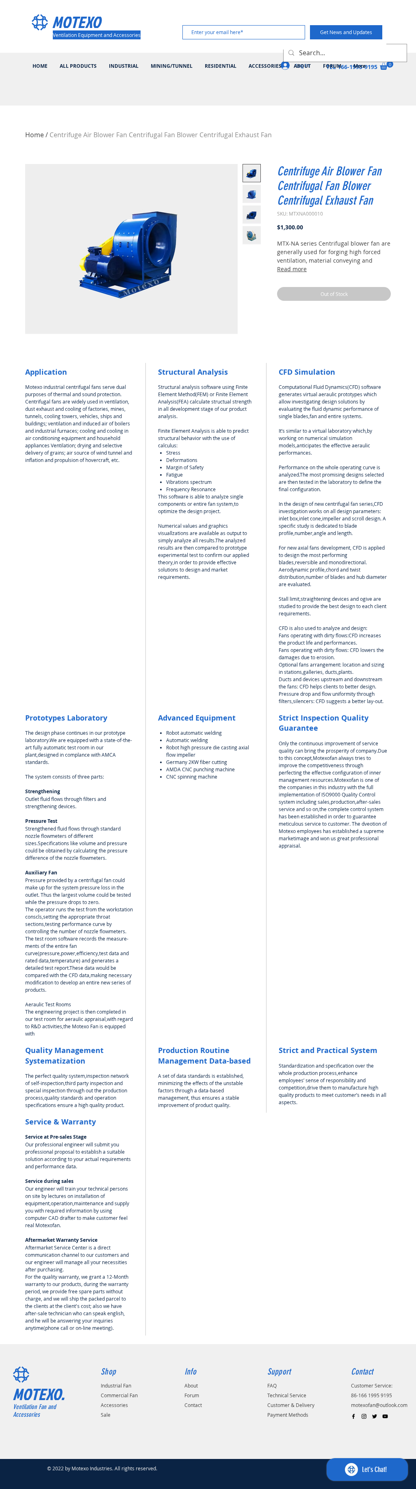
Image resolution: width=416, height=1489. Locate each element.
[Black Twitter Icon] (374, 1416)
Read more (292, 269)
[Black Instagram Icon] (364, 1416)
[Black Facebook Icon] (353, 1416)
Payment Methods (287, 1414)
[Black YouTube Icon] (385, 1416)
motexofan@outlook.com (379, 1405)
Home (34, 134)
